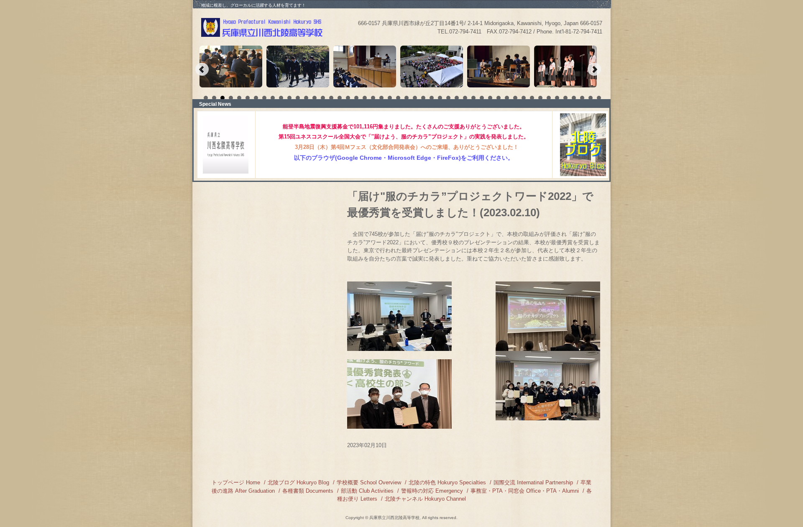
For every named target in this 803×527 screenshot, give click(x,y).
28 (432, 98)
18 (348, 98)
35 (490, 98)
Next (594, 69)
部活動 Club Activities (367, 491)
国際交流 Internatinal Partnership (533, 482)
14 (314, 98)
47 (590, 98)
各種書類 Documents (307, 491)
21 (373, 98)
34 (482, 98)
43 (557, 98)
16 (331, 98)
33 (473, 98)
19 (356, 98)
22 (381, 98)
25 (406, 98)
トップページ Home (236, 482)
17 (340, 98)
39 (524, 98)
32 (465, 98)
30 (448, 98)
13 (306, 98)
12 (298, 98)
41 (540, 98)
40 (532, 98)
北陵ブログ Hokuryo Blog (298, 482)
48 (599, 98)
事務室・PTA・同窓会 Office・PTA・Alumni (525, 491)
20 (365, 98)
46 (582, 98)
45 (574, 98)
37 (507, 98)
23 (390, 98)
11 (289, 98)
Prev (202, 69)
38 (515, 98)
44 (565, 98)
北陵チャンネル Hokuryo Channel (425, 499)
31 (457, 98)
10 (281, 98)
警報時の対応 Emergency (432, 491)
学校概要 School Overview (369, 482)
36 (498, 98)
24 (398, 98)
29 (440, 98)
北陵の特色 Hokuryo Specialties (447, 482)
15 (323, 98)
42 (549, 98)
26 (415, 98)
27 (423, 98)
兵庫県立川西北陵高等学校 (262, 27)
